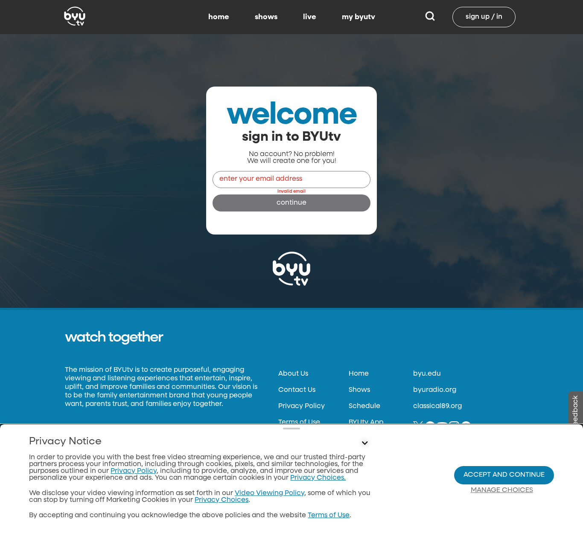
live (309, 17)
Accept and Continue (504, 475)
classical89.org (437, 406)
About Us (293, 374)
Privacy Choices (221, 500)
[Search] (430, 17)
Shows (359, 390)
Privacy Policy (301, 406)
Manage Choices (502, 490)
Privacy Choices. (318, 478)
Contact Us (296, 390)
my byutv (358, 17)
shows (266, 17)
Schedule (364, 406)
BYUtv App (366, 422)
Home (359, 374)
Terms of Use (299, 422)
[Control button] (365, 443)
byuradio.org (434, 390)
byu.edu (427, 374)
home (218, 17)
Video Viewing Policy (269, 493)
